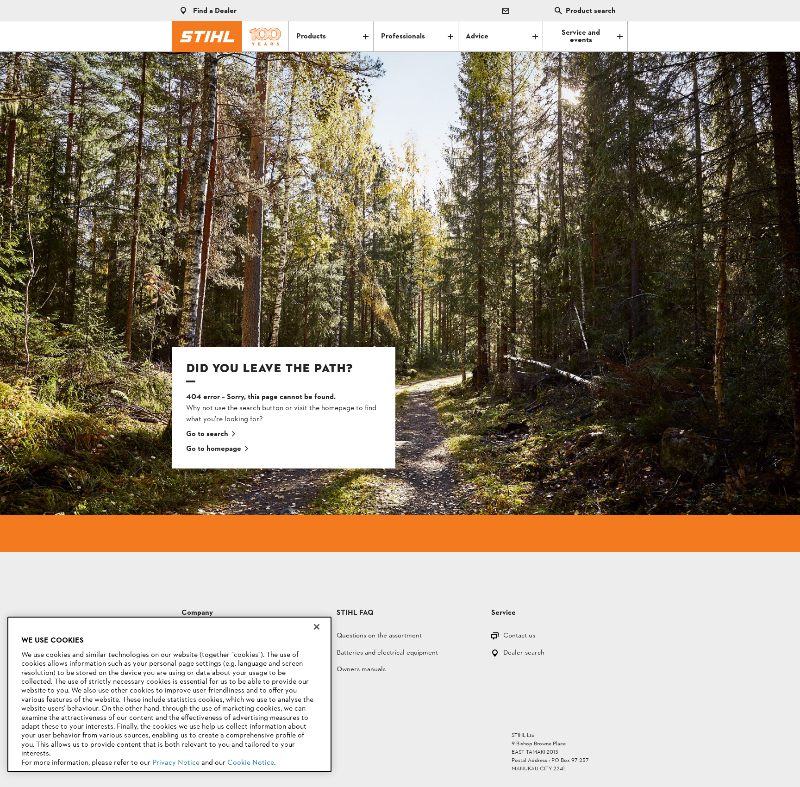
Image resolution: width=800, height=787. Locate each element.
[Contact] (505, 10)
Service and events (581, 36)
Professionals (403, 36)
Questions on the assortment (379, 636)
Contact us (519, 636)
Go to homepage (213, 449)
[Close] (316, 627)
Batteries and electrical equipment (387, 653)
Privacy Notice (176, 763)
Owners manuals (361, 670)
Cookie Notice (250, 763)
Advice (477, 36)
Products (311, 36)
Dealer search (523, 653)
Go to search (207, 434)
